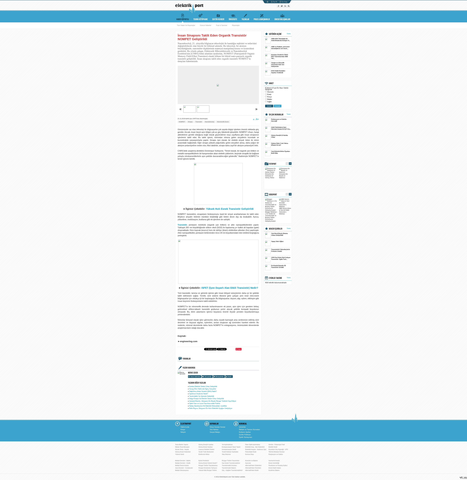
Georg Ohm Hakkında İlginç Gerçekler (202, 389)
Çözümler (242, 427)
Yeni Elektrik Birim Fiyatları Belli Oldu (280, 152)
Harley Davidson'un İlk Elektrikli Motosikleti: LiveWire (208, 406)
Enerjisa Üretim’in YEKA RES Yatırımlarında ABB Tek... (279, 56)
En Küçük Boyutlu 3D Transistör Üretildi (278, 266)
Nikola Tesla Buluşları (182, 447)
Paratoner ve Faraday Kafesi (278, 465)
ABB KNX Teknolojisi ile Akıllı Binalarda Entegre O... (280, 39)
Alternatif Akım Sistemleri (253, 465)
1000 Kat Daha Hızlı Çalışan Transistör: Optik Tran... (280, 258)
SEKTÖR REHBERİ (218, 19)
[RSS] (288, 7)
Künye (183, 429)
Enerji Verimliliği (274, 463)
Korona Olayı (249, 454)
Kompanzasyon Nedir (229, 449)
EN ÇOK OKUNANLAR (276, 114)
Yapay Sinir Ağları (277, 241)
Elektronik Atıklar (203, 454)
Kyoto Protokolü (203, 460)
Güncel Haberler (205, 25)
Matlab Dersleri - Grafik (182, 463)
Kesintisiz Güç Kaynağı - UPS (278, 449)
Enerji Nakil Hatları (275, 468)
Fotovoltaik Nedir (250, 452)
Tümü (289, 34)
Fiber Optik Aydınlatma (252, 444)
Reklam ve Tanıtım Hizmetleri (249, 429)
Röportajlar (236, 25)
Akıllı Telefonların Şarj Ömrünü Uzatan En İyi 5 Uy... (281, 128)
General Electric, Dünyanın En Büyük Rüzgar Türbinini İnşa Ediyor (212, 401)
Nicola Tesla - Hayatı (182, 449)
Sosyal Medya (215, 432)
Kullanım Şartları (245, 432)
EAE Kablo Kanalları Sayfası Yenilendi (278, 72)
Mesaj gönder (220, 376)
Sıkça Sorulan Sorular (217, 427)
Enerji (269, 94)
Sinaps (190, 122)
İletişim (183, 432)
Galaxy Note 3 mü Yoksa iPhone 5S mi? (279, 144)
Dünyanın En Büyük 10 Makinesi (283, 176)
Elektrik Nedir (273, 447)
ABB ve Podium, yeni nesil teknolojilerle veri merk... (280, 47)
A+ (257, 119)
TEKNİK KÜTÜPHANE (200, 19)
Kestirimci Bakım (274, 470)
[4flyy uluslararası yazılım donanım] (463, 477)
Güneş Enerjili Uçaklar (205, 444)
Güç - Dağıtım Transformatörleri (232, 470)
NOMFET (182, 122)
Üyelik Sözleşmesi (245, 437)
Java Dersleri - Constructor (184, 468)
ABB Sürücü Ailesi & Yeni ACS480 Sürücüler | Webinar (285, 211)
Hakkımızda (185, 427)
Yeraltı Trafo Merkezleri (206, 452)
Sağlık (269, 102)
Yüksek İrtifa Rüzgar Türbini (207, 470)
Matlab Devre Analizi (182, 465)
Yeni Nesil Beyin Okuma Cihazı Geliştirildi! (279, 234)
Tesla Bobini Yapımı (181, 444)
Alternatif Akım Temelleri (253, 468)
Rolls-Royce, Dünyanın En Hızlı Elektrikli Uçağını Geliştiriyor (210, 408)
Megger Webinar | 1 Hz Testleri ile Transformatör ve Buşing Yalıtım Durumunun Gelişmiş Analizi (271, 216)
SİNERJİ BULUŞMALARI (282, 19)
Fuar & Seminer (221, 25)
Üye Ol (275, 1)
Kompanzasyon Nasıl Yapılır (231, 447)
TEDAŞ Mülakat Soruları (277, 452)
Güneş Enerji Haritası (205, 447)
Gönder (269, 106)
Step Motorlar (226, 454)
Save (239, 349)
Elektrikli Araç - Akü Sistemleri (255, 447)
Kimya (269, 97)
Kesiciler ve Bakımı (251, 460)
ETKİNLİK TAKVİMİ (275, 278)
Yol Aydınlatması (227, 444)
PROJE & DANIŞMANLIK (262, 19)
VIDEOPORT (273, 194)
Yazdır (230, 376)
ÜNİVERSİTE (233, 19)
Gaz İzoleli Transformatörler (231, 463)
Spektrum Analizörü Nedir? (198, 394)
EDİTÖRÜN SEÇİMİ (275, 34)
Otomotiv (270, 92)
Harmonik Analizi (274, 460)
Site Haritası (214, 429)
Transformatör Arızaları (229, 465)
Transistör (198, 122)
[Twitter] (282, 7)
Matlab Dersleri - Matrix (182, 460)
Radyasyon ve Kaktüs (276, 454)
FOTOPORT (272, 163)
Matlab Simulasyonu (182, 470)
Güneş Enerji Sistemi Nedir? (207, 463)
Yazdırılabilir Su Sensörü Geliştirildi (201, 396)
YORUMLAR (187, 358)
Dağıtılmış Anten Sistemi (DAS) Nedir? (203, 391)
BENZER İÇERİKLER (275, 228)
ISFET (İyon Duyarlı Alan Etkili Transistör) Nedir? (229, 287)
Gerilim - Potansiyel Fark (277, 444)
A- (254, 119)
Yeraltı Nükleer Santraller (230, 452)
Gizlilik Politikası (245, 434)
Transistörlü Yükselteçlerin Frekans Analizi (280, 250)
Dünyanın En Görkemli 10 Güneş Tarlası (269, 176)
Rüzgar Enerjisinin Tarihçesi (207, 468)
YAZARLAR (245, 19)
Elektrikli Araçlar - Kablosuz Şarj (255, 449)
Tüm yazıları (207, 376)
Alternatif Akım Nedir (252, 470)
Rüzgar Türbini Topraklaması (208, 465)
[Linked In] (285, 7)
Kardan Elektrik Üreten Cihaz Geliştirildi (203, 386)
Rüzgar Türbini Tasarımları (230, 460)
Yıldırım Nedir (179, 454)
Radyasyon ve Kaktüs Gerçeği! (279, 120)
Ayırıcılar (248, 463)
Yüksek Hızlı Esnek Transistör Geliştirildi (230, 209)
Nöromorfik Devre (223, 122)
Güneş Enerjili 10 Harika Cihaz (279, 136)
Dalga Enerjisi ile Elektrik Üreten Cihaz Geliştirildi (206, 399)
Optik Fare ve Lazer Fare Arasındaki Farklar (204, 403)
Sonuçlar (277, 106)
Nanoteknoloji (209, 122)
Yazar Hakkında (195, 376)
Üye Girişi (284, 1)
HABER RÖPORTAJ (182, 19)
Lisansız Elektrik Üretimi (206, 449)
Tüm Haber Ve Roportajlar (186, 25)
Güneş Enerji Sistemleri (183, 452)
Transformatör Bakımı (229, 468)
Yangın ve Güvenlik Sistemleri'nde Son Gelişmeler (277, 64)
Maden (269, 99)
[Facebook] (278, 7)
